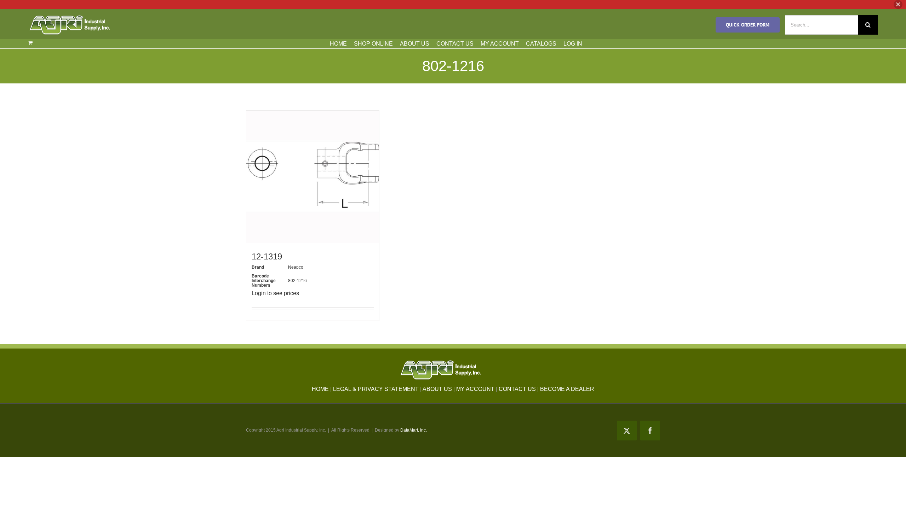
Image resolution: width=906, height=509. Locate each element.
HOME (338, 44)
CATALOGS (541, 44)
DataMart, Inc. (413, 430)
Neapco (295, 267)
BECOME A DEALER (567, 389)
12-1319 (267, 256)
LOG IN (572, 44)
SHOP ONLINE (373, 44)
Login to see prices (275, 293)
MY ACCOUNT (500, 44)
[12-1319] (312, 177)
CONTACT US (455, 44)
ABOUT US (414, 44)
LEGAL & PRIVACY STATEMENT (376, 389)
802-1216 (297, 280)
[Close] (898, 4)
